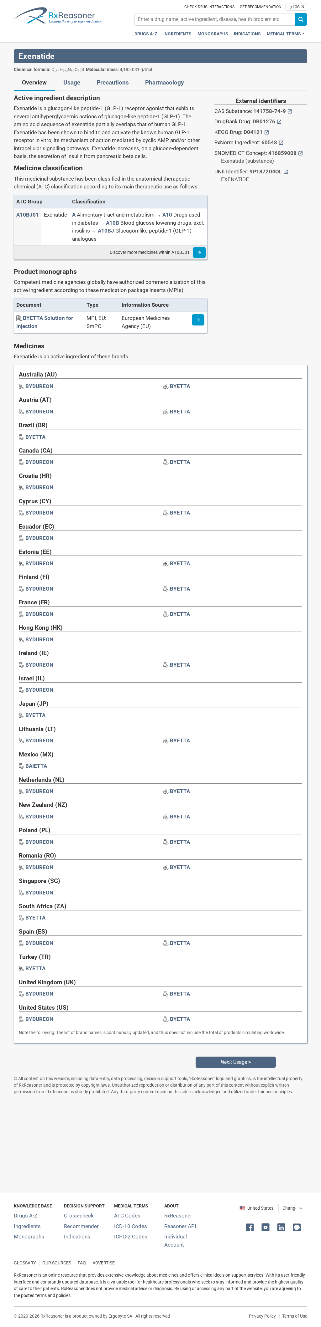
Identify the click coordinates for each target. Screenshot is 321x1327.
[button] (251, 1227)
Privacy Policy (262, 1316)
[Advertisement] (160, 1143)
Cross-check (79, 1215)
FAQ (82, 1263)
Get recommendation (261, 7)
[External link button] (289, 111)
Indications (247, 34)
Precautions (113, 82)
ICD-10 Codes (130, 1226)
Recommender (81, 1226)
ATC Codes (127, 1215)
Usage (71, 82)
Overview (34, 82)
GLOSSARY (25, 1263)
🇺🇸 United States (256, 1208)
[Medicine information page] (198, 319)
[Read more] (199, 252)
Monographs (212, 34)
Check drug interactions (209, 7)
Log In (298, 7)
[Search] (301, 19)
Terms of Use (294, 1316)
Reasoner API (180, 1226)
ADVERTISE (103, 1263)
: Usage (236, 1062)
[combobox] (214, 19)
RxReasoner (178, 1215)
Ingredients (177, 34)
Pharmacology (164, 82)
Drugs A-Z (145, 34)
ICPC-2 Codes (130, 1236)
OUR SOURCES (56, 1263)
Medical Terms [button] (284, 34)
